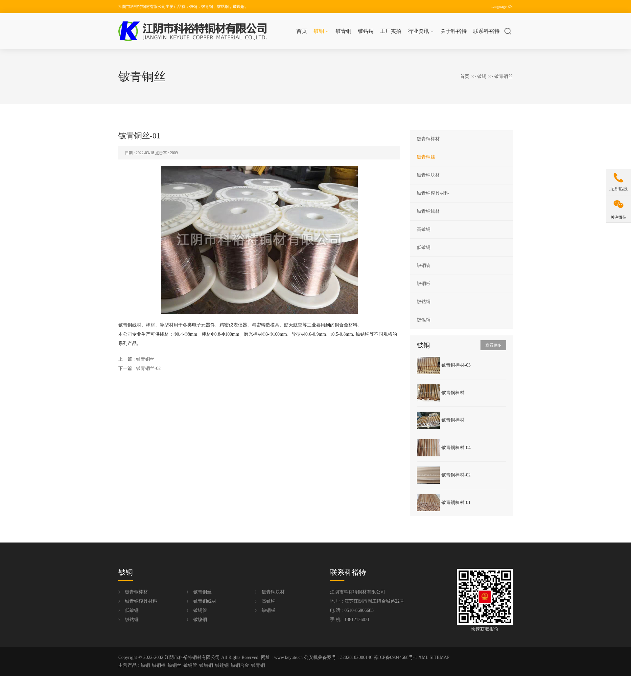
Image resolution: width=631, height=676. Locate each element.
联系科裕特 (486, 31)
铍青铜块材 (428, 175)
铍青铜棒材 (428, 138)
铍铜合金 (240, 665)
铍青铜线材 (428, 211)
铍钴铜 (366, 31)
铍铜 (319, 31)
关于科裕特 (453, 31)
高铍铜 (424, 229)
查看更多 (493, 345)
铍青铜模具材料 (433, 193)
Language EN (502, 6)
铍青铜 (343, 31)
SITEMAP (440, 657)
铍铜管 (424, 265)
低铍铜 (424, 247)
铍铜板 (424, 283)
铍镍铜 (424, 319)
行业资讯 (418, 31)
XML (423, 657)
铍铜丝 (174, 665)
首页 (301, 31)
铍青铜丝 (503, 76)
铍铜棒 (159, 665)
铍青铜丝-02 (148, 368)
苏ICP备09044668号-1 (395, 657)
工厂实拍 (390, 31)
